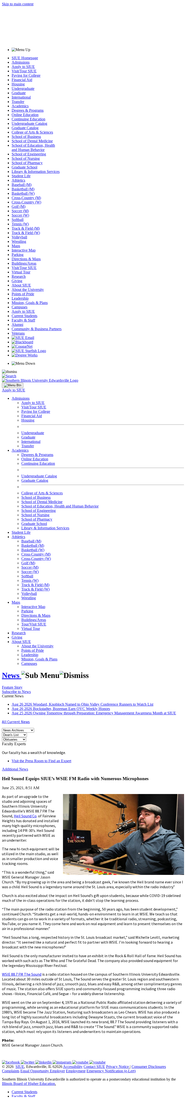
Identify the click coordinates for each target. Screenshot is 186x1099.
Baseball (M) (21, 185)
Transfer (18, 102)
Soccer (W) (20, 215)
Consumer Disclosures (149, 1067)
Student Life (21, 176)
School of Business (26, 137)
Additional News (15, 769)
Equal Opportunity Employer (42, 1071)
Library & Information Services (36, 171)
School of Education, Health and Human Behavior (33, 147)
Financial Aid (22, 80)
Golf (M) (18, 206)
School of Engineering (29, 154)
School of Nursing (26, 158)
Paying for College (26, 75)
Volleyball (19, 237)
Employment (75, 1071)
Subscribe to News (16, 692)
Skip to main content (17, 4)
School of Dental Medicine (32, 141)
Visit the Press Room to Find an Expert (41, 761)
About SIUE (21, 285)
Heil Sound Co (25, 815)
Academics (20, 106)
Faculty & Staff (23, 320)
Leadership (20, 298)
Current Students (24, 316)
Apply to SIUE (23, 67)
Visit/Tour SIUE (24, 71)
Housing (18, 84)
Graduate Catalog (25, 128)
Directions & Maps (26, 259)
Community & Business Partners (37, 329)
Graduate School (24, 167)
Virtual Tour (21, 272)
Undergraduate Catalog (29, 123)
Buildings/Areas (24, 263)
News (11, 675)
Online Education (25, 115)
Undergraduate (23, 88)
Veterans (18, 333)
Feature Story (12, 687)
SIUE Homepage (25, 58)
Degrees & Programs (28, 110)
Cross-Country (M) (26, 198)
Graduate (19, 93)
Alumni (17, 324)
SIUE (20, 1067)
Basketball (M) (23, 189)
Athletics (18, 180)
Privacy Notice (117, 1067)
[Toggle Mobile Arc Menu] (12, 385)
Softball (17, 220)
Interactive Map (24, 250)
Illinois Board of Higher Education (28, 1084)
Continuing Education (28, 119)
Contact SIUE (94, 1067)
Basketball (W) (23, 193)
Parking (17, 255)
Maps (16, 246)
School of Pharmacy (27, 163)
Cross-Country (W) (26, 202)
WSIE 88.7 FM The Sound (21, 974)
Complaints (10, 1071)
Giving (17, 281)
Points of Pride (23, 294)
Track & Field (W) (26, 233)
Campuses (19, 307)
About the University (28, 289)
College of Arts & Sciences (32, 132)
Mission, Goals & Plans (30, 303)
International (21, 97)
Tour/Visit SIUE (33, 624)
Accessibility (73, 1067)
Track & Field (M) (26, 228)
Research (19, 276)
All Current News (16, 721)
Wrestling (19, 241)
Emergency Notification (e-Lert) (111, 1071)
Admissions (21, 62)
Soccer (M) (20, 211)
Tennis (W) (20, 224)
